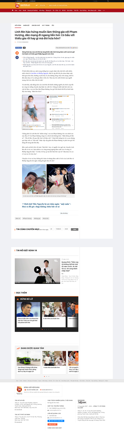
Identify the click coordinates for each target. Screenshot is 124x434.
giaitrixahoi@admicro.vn (55, 417)
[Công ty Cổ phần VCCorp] (82, 402)
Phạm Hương (27, 218)
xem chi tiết (52, 424)
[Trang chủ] (17, 53)
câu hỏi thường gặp (32, 389)
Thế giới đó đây (74, 380)
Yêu (53, 25)
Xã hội (64, 10)
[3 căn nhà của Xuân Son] (54, 309)
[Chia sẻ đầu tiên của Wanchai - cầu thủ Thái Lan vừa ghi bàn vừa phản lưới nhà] (28, 309)
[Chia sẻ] (17, 57)
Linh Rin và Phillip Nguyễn (39, 73)
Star (16, 10)
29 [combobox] (51, 229)
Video (99, 10)
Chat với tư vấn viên (56, 420)
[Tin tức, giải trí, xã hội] (24, 5)
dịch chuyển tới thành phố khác (58, 5)
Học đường (83, 10)
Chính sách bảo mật (55, 428)
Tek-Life (88, 380)
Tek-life (76, 10)
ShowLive (32, 1)
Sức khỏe (69, 10)
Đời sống (41, 10)
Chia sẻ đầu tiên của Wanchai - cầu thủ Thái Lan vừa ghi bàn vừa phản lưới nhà (28, 320)
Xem (74, 229)
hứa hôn (46, 218)
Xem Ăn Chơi (36, 25)
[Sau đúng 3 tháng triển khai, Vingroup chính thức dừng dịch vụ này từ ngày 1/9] (28, 358)
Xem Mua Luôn (92, 10)
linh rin (18, 218)
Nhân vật (26, 25)
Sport (39, 380)
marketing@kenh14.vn (55, 410)
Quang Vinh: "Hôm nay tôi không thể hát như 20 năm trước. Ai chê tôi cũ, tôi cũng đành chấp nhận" (70, 266)
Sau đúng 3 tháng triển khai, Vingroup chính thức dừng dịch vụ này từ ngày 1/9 (27, 369)
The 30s (43, 5)
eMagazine (19, 1)
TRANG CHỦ (12, 10)
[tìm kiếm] (108, 1)
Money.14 (48, 10)
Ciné (20, 10)
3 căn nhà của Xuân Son (51, 318)
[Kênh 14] (19, 391)
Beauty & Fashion (33, 10)
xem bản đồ (19, 409)
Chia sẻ (19, 47)
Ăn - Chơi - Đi (57, 10)
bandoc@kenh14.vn (47, 389)
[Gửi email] (24, 48)
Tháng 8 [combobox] (58, 229)
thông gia (37, 218)
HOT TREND (45, 25)
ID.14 (26, 1)
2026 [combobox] (66, 229)
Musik (24, 10)
